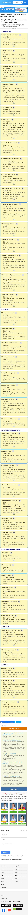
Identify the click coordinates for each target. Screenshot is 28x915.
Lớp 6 (16, 875)
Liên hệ (3, 895)
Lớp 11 (3, 869)
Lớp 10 (17, 869)
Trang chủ (3, 866)
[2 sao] (10, 725)
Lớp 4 (16, 878)
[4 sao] (13, 725)
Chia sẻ (4, 722)
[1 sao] (8, 725)
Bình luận (11, 722)
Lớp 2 (16, 881)
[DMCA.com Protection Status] (17, 910)
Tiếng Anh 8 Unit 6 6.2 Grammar (11, 754)
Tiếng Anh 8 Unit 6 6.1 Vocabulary (12, 740)
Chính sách (4, 898)
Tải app (4, 887)
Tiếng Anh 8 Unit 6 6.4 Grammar (11, 776)
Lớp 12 (17, 866)
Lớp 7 (2, 875)
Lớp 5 (2, 878)
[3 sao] (11, 725)
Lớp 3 (2, 881)
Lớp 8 (16, 872)
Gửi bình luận (5, 852)
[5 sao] (15, 725)
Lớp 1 (2, 884)
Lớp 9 (2, 872)
